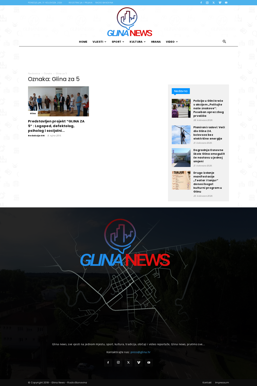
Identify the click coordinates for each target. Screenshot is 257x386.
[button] (224, 42)
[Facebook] (201, 2)
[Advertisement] (128, 59)
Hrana (156, 42)
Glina (33, 113)
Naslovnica (34, 73)
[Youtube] (226, 2)
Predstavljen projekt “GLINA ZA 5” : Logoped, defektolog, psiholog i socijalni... (56, 126)
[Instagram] (207, 2)
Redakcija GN (36, 135)
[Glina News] (128, 21)
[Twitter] (213, 2)
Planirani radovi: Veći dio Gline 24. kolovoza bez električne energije (209, 132)
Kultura (136, 42)
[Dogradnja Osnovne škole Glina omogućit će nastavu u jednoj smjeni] (181, 157)
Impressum (222, 382)
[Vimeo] (220, 2)
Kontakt (207, 382)
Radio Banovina (104, 2)
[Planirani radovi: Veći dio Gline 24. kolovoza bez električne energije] (181, 134)
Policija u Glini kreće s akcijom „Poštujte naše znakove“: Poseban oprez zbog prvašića (208, 108)
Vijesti (98, 42)
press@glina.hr (141, 352)
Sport (116, 42)
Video (170, 42)
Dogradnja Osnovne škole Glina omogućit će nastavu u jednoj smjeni (209, 155)
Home (83, 42)
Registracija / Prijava (80, 2)
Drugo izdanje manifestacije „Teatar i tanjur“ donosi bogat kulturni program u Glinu (207, 182)
